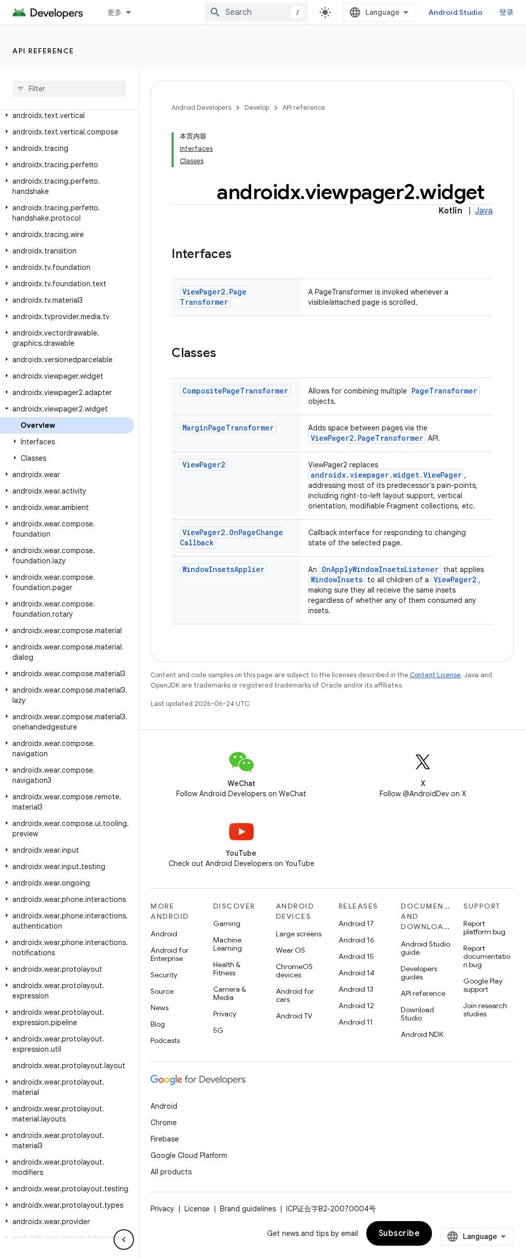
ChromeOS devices (294, 970)
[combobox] (256, 12)
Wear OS (290, 950)
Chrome (164, 1122)
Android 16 (356, 940)
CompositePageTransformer (235, 391)
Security (164, 974)
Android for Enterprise (170, 954)
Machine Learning (227, 944)
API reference (43, 50)
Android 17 (356, 923)
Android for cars (295, 995)
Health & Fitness (226, 968)
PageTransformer (444, 391)
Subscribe (399, 1233)
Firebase (165, 1139)
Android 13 (356, 989)
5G (218, 1030)
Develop (257, 107)
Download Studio (417, 1014)
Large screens (299, 933)
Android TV (294, 1015)
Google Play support (482, 985)
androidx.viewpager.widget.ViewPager (386, 475)
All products (171, 1171)
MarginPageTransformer (228, 428)
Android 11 (356, 1022)
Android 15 (356, 956)
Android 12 (356, 1005)
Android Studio (455, 12)
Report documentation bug (486, 956)
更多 (114, 12)
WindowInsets (337, 579)
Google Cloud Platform (189, 1155)
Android (164, 933)
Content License (435, 675)
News (159, 1007)
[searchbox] (69, 89)
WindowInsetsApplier (223, 569)
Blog (158, 1024)
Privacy (224, 1013)
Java (484, 211)
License (197, 1209)
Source (162, 991)
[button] (67, 115)
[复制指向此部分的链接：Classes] (226, 354)
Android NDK (422, 1034)
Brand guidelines (248, 1209)
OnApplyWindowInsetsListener (380, 569)
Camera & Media (229, 993)
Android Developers (201, 107)
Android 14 (356, 972)
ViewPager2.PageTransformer (213, 297)
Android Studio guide (425, 948)
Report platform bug (484, 927)
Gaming (226, 923)
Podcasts (165, 1040)
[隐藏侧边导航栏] (124, 1239)
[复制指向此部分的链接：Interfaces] (242, 255)
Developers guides (419, 972)
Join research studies (485, 1009)
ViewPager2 (203, 464)
